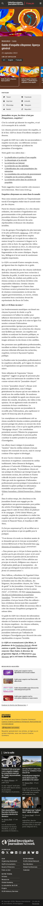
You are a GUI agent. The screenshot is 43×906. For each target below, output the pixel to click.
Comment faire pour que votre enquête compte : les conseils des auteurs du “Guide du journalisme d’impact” (11, 773)
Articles (4, 876)
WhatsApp (9, 105)
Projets (4, 888)
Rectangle (35, 903)
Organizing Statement (9, 861)
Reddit (8, 109)
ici (30, 190)
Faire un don (6, 870)
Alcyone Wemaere (9, 780)
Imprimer (9, 101)
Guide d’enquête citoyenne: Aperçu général (8, 79)
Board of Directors (8, 867)
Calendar (26, 870)
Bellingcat (24, 233)
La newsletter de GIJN (9, 885)
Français (30, 3)
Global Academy (7, 882)
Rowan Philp (29, 783)
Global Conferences (30, 867)
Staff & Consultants (8, 864)
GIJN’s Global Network (31, 861)
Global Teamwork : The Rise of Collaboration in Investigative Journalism (21, 594)
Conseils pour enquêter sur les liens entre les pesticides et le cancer (31, 777)
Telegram (27, 105)
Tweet (8, 97)
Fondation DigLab (23, 645)
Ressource (6, 41)
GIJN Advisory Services (10, 891)
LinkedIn (27, 101)
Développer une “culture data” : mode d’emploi (31, 811)
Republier (27, 109)
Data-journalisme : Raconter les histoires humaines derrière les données (10, 813)
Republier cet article (11, 727)
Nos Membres (28, 864)
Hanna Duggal (29, 815)
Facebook (27, 97)
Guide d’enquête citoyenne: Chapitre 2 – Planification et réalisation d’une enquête (29, 80)
